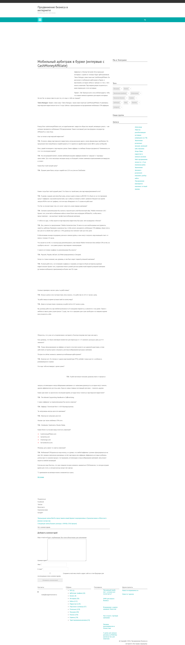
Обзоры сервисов (47, 51)
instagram (116, 107)
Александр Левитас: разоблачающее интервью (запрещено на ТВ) (141, 132)
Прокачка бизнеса (119, 98)
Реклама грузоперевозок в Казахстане (109, 626)
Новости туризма (128, 594)
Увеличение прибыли (120, 93)
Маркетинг (48, 35)
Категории (100, 21)
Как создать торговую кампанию (110, 617)
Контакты (44, 56)
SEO (46, 32)
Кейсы (43, 48)
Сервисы (74, 617)
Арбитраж (48, 24)
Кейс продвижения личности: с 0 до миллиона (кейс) (141, 162)
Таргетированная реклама (53, 46)
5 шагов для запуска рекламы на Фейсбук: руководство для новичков (110, 636)
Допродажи (134, 93)
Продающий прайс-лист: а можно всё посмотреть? (109, 592)
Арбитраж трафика (77, 593)
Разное (47, 40)
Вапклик (134, 102)
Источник (41, 477)
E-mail (40, 569)
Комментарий (43, 560)
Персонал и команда (52, 38)
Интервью (48, 43)
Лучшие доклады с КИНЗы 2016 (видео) (57, 523)
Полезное (44, 54)
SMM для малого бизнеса (108, 599)
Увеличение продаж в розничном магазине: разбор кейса (140, 172)
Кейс (125, 102)
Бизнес (47, 27)
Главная (99, 19)
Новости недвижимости (130, 590)
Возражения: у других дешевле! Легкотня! (110, 608)
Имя (39, 564)
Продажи (48, 29)
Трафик (131, 98)
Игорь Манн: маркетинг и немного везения (140, 154)
